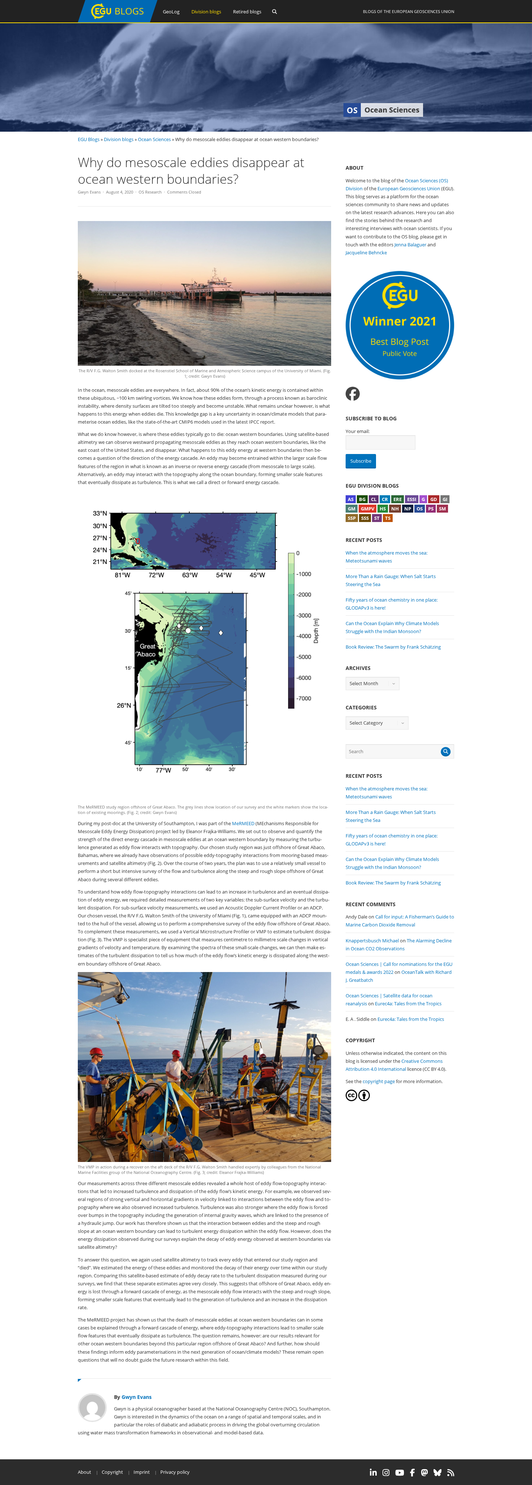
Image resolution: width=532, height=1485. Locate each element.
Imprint (142, 1472)
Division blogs (206, 11)
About (84, 1472)
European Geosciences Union (423, 11)
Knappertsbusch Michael (372, 940)
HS (383, 508)
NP (407, 508)
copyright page (379, 1081)
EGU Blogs (89, 139)
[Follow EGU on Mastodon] (424, 1473)
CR (385, 499)
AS (351, 499)
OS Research (150, 192)
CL (373, 499)
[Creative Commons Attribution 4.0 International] (351, 1099)
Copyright (112, 1472)
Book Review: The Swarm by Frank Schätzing (393, 647)
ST (377, 518)
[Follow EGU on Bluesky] (438, 1473)
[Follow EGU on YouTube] (399, 1473)
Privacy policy (175, 1472)
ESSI (411, 499)
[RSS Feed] (450, 1473)
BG (362, 499)
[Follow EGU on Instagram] (386, 1473)
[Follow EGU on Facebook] (412, 1473)
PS (431, 508)
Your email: (358, 431)
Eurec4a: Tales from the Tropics (408, 1003)
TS (387, 518)
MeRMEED (242, 823)
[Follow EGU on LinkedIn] (373, 1473)
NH (395, 508)
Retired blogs (247, 11)
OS (420, 508)
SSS (365, 518)
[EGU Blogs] (117, 21)
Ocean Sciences (154, 139)
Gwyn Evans (89, 192)
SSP (352, 518)
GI (445, 499)
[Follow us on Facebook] (353, 394)
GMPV (367, 508)
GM (351, 508)
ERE (397, 499)
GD (433, 499)
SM (442, 508)
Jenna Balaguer (410, 244)
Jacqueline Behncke (366, 252)
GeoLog (171, 11)
